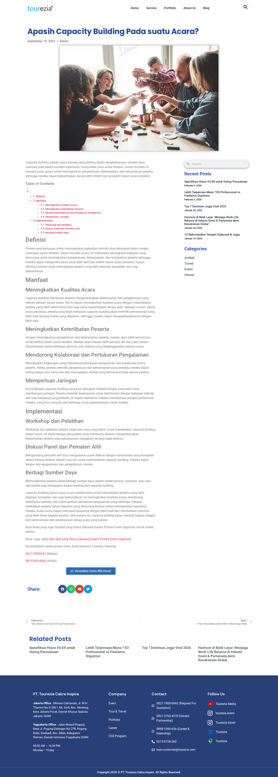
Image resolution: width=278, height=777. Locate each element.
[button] (245, 7)
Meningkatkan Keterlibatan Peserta (64, 209)
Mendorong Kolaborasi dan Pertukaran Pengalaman (73, 212)
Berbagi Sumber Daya (57, 232)
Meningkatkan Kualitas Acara (61, 205)
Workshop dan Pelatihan (58, 224)
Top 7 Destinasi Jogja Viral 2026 (205, 206)
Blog (206, 8)
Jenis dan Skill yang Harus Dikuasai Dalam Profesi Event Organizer (86, 539)
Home (135, 8)
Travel (188, 263)
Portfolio (170, 8)
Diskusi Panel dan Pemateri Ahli (62, 228)
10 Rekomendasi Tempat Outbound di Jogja (212, 234)
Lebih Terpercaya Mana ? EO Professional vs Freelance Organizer (107, 652)
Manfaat (41, 200)
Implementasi (44, 220)
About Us (189, 8)
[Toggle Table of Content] (28, 192)
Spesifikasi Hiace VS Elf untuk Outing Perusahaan (215, 181)
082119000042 (36, 553)
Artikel (189, 258)
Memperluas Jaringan (57, 216)
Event (188, 269)
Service (151, 8)
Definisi (40, 196)
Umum (189, 275)
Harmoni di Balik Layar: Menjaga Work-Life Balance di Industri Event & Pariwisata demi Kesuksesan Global (211, 220)
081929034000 (36, 561)
